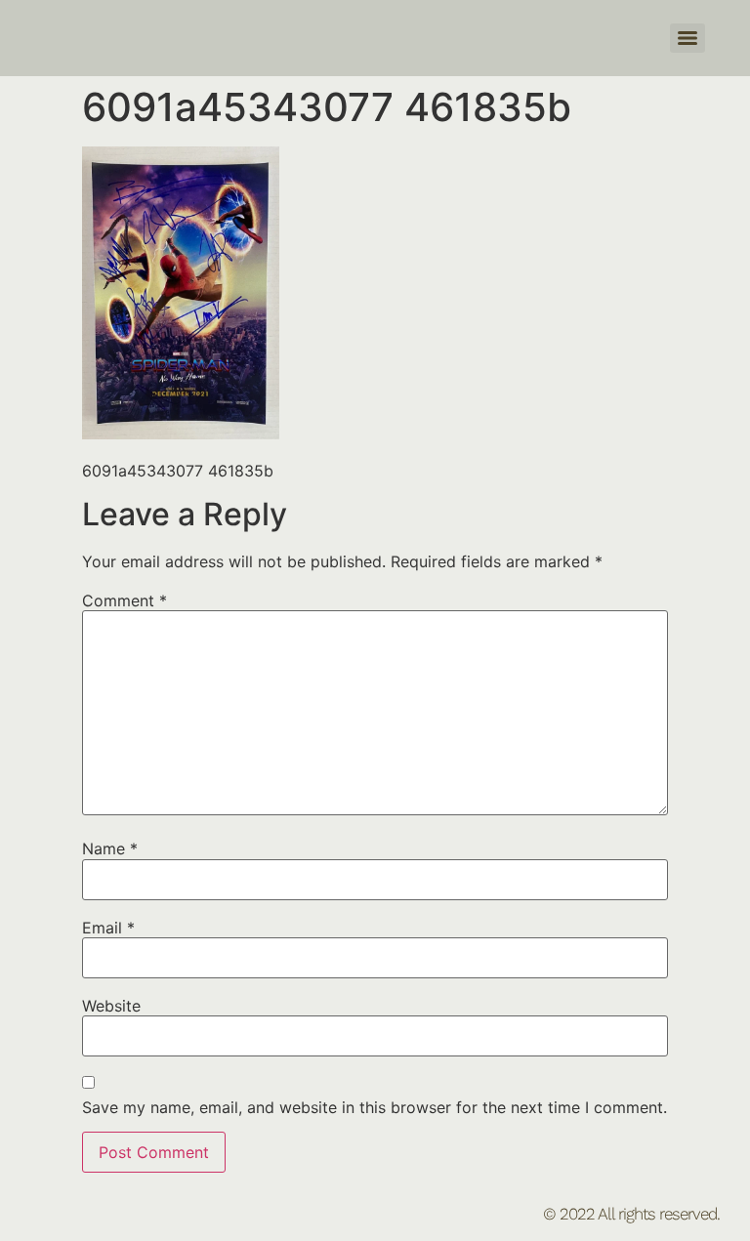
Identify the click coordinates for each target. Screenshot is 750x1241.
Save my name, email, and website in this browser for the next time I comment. (374, 1107)
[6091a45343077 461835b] (180, 433)
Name (110, 848)
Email (108, 927)
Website (111, 1005)
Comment (124, 600)
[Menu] (687, 38)
